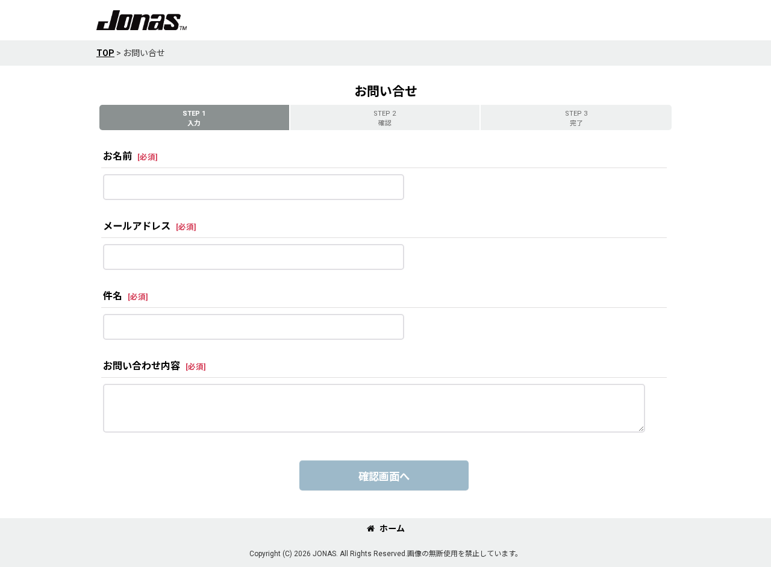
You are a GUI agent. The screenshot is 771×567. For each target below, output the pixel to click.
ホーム (392, 528)
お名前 (117, 156)
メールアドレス (136, 226)
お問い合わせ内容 (141, 366)
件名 (112, 296)
